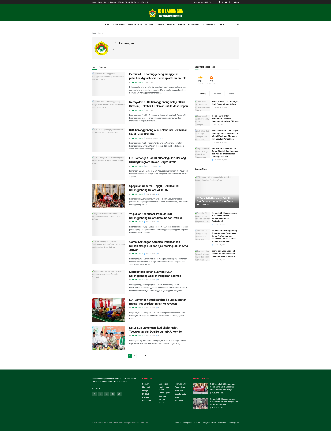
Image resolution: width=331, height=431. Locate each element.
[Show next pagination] (150, 356)
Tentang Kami (102, 2)
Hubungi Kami (145, 2)
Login (237, 2)
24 (145, 356)
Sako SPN (179, 391)
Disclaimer (135, 2)
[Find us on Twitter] (223, 2)
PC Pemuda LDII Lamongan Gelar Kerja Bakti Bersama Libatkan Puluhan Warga (222, 387)
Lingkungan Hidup (164, 388)
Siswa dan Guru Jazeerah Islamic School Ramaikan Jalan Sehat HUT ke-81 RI (223, 254)
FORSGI (145, 394)
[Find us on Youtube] (226, 2)
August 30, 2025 (151, 166)
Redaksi (113, 2)
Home (94, 2)
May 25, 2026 (149, 82)
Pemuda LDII (180, 384)
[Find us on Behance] (112, 394)
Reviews (102, 67)
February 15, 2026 (151, 138)
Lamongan (118, 24)
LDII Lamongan (136, 82)
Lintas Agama (208, 24)
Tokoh (220, 24)
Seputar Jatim (135, 24)
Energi (145, 391)
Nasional (149, 24)
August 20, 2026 (219, 260)
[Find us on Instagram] (106, 394)
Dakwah (160, 24)
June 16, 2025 (150, 222)
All (94, 67)
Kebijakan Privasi (124, 2)
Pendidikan (180, 387)
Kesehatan (193, 24)
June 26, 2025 (150, 254)
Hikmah (181, 24)
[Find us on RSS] (229, 2)
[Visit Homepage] (165, 13)
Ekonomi (171, 24)
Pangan (162, 399)
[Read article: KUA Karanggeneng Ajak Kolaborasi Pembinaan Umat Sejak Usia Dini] (108, 140)
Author (100, 33)
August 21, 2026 (204, 205)
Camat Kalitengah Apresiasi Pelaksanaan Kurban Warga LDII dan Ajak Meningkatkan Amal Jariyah (158, 246)
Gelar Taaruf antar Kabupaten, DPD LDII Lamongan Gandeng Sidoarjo (225, 118)
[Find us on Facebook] (219, 2)
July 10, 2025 (150, 194)
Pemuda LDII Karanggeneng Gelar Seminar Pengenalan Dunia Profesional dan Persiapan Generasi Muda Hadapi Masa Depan (224, 236)
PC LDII (162, 403)
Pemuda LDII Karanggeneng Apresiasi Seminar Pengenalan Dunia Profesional (224, 402)
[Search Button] (238, 24)
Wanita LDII (180, 401)
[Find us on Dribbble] (119, 394)
